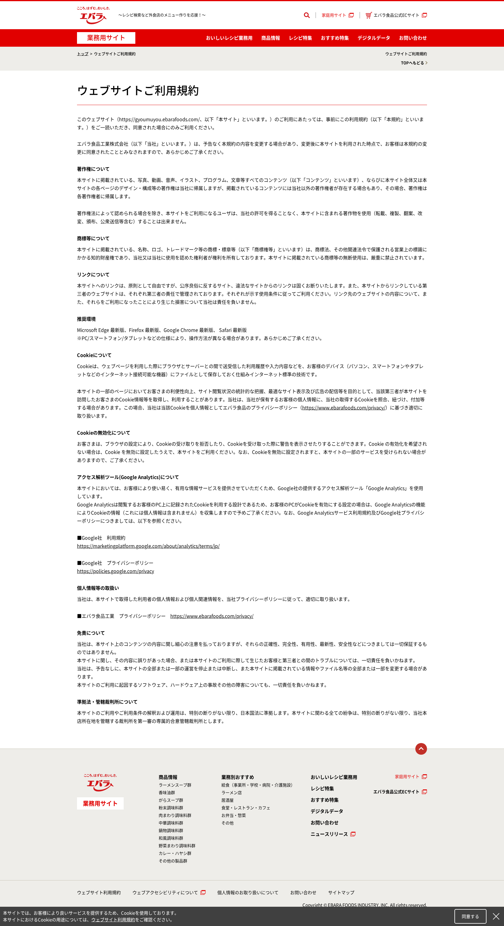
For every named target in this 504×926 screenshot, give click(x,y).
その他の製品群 (173, 861)
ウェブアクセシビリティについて (165, 892)
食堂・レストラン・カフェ (245, 808)
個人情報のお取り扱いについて (248, 892)
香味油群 (167, 793)
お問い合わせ (413, 38)
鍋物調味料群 (171, 831)
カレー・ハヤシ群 (175, 853)
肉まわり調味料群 (175, 815)
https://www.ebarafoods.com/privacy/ (343, 407)
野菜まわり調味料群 (177, 846)
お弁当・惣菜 (233, 815)
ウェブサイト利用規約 (99, 892)
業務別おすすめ (237, 777)
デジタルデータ (374, 38)
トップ (82, 54)
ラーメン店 (231, 793)
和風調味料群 (171, 838)
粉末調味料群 (171, 808)
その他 (227, 823)
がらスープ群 (171, 800)
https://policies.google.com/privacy (115, 571)
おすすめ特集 (335, 38)
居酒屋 (227, 800)
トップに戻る (421, 749)
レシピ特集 (300, 38)
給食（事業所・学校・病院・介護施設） (258, 785)
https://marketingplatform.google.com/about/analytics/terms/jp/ (148, 546)
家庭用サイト (334, 15)
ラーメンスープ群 (175, 785)
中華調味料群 (171, 823)
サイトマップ (341, 892)
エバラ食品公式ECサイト (396, 15)
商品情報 (270, 38)
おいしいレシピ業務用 (334, 777)
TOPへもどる (412, 63)
